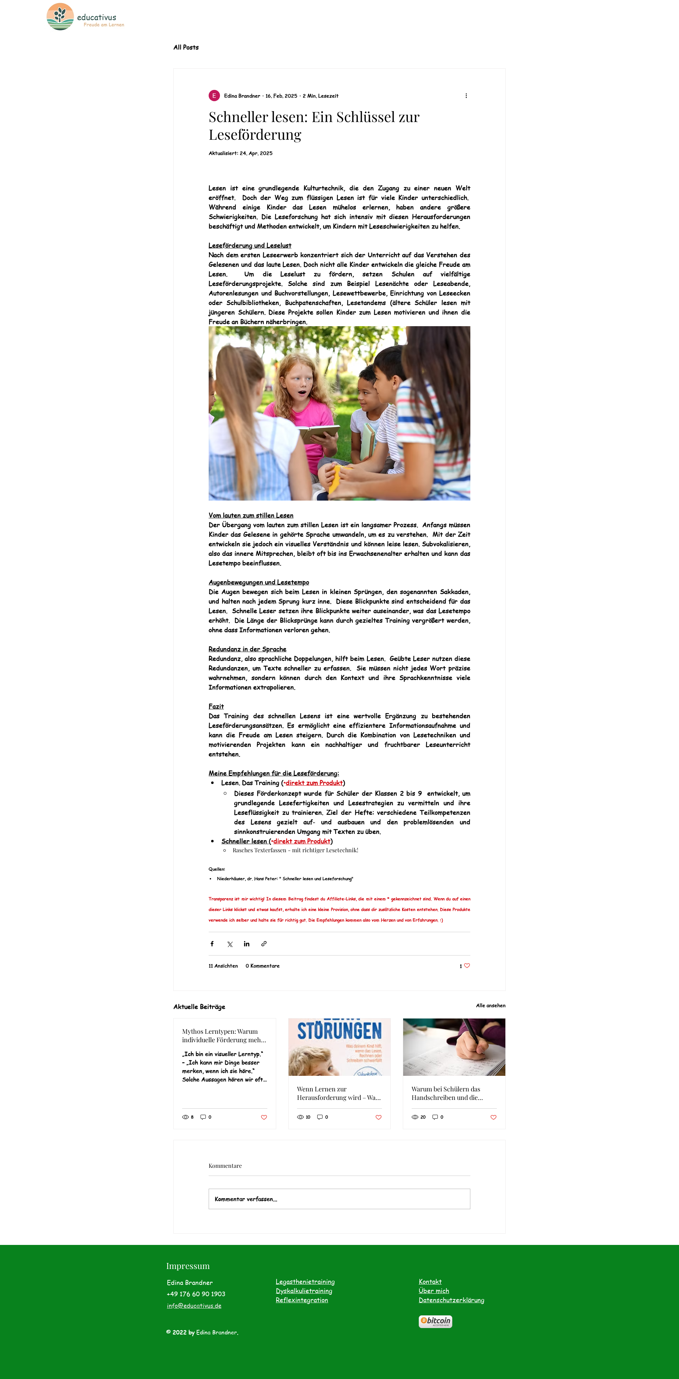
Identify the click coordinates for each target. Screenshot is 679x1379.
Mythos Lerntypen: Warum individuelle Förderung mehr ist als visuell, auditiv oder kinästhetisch (223, 1035)
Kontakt (430, 1281)
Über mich (434, 1290)
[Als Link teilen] (264, 943)
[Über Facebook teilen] (212, 943)
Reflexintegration (302, 1299)
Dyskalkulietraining (304, 1290)
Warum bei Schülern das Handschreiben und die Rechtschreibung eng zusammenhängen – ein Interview (446, 1093)
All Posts (186, 46)
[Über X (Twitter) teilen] (229, 943)
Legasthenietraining (305, 1281)
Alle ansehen (491, 1005)
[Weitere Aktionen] (466, 95)
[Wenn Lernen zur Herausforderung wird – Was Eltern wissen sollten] (340, 1047)
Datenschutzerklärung (451, 1299)
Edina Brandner (216, 1332)
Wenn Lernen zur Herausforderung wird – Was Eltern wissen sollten (337, 1093)
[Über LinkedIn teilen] (246, 943)
